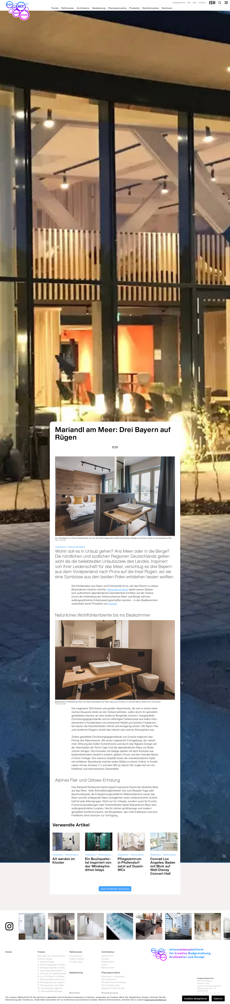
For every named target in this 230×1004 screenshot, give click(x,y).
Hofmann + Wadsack (113, 976)
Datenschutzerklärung (155, 1000)
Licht (104, 964)
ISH (188, 2)
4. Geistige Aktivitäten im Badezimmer (53, 970)
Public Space (76, 958)
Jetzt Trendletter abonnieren (115, 889)
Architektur (83, 8)
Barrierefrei (108, 967)
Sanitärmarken (150, 8)
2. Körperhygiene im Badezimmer (53, 964)
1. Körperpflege (45, 961)
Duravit (112, 603)
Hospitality (60, 547)
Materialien (108, 961)
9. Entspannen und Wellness (53, 985)
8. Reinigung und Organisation (53, 982)
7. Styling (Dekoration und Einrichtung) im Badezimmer (53, 979)
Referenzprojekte (76, 547)
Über (195, 2)
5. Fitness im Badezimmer (52, 973)
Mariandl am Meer (117, 589)
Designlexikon (179, 2)
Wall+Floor (107, 955)
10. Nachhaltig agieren (49, 988)
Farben (105, 958)
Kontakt (202, 2)
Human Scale (44, 958)
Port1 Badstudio (111, 985)
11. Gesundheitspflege (49, 991)
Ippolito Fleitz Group (113, 988)
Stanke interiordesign (114, 982)
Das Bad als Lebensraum (51, 955)
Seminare (167, 8)
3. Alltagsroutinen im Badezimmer (53, 967)
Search (220, 2)
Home (8, 951)
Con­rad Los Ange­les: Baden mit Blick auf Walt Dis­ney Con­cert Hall (162, 866)
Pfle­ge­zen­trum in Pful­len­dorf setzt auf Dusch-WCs (131, 864)
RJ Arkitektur (109, 979)
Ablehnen (218, 998)
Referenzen (67, 8)
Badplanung (98, 8)
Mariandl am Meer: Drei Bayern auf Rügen (113, 433)
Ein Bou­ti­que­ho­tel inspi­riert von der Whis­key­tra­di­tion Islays (98, 864)
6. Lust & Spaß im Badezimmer (53, 976)
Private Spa (76, 961)
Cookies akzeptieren (195, 998)
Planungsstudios (117, 8)
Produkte (134, 8)
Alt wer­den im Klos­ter (63, 860)
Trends (55, 8)
